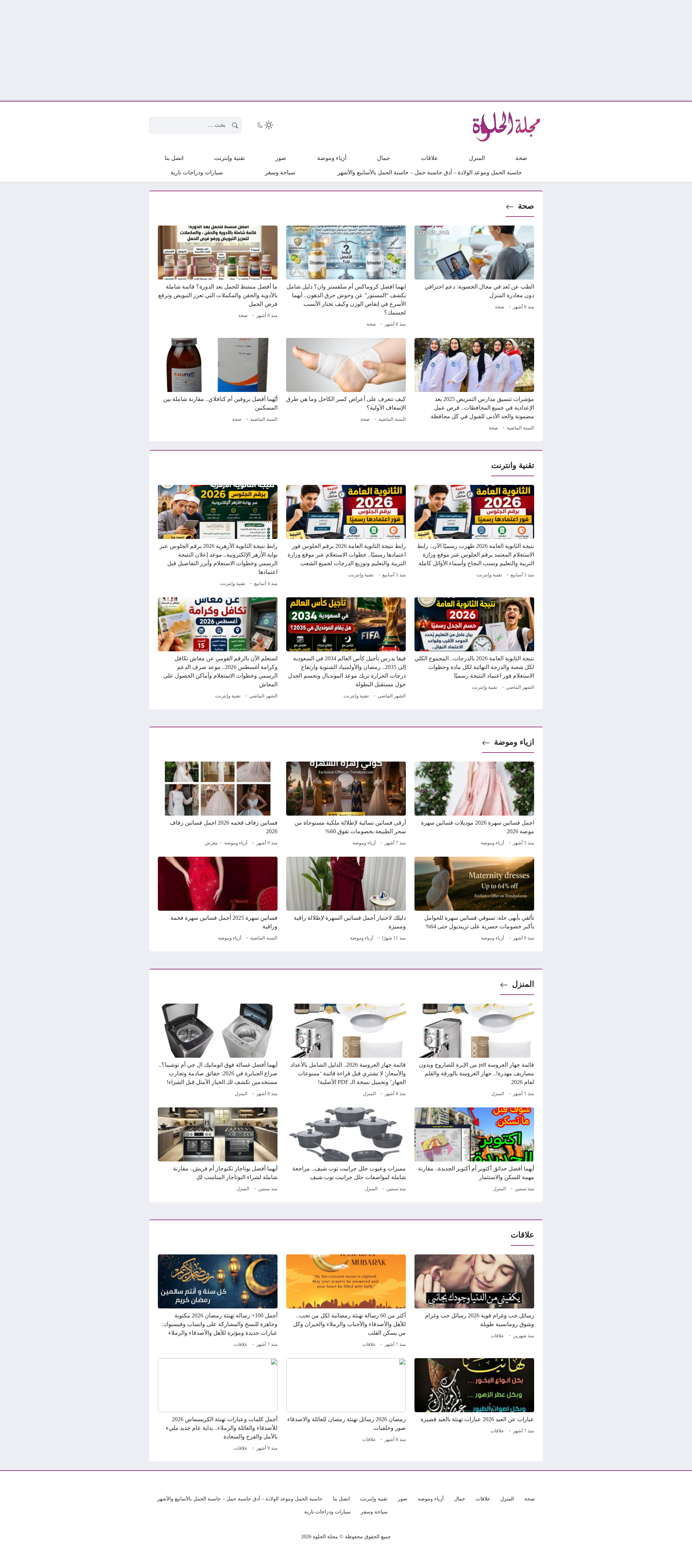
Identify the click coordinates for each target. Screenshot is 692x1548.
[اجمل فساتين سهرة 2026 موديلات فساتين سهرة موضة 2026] (474, 805)
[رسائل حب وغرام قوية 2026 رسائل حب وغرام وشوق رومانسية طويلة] (474, 1302)
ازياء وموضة (514, 741)
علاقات (497, 1335)
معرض (211, 843)
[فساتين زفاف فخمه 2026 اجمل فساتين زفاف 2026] (218, 805)
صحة (526, 205)
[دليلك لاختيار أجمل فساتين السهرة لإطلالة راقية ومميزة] (346, 900)
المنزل (523, 984)
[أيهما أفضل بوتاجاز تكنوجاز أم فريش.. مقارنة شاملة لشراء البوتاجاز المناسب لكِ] (218, 1150)
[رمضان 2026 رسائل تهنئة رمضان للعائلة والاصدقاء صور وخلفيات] (346, 1405)
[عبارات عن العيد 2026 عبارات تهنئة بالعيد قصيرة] (474, 1405)
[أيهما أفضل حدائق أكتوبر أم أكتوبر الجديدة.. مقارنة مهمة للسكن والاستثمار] (474, 1150)
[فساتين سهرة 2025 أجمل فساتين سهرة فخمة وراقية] (218, 900)
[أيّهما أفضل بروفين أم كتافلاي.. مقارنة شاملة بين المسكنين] (218, 385)
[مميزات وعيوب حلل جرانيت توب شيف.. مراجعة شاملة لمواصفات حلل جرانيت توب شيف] (346, 1150)
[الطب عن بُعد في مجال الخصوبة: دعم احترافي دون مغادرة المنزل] (474, 277)
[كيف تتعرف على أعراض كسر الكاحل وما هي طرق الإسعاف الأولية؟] (346, 385)
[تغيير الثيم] (264, 125)
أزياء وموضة (492, 843)
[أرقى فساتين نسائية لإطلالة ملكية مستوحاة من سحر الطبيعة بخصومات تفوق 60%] (346, 805)
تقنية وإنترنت (489, 574)
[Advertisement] (476, 50)
